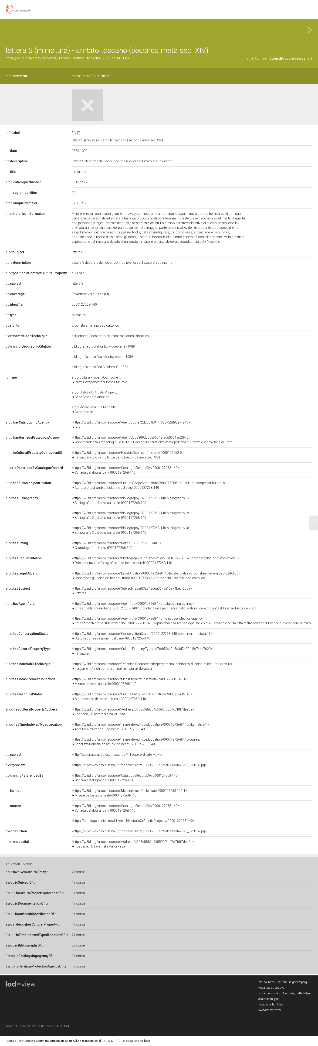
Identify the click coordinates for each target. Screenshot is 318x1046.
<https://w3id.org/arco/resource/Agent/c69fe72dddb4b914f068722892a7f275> (131, 424)
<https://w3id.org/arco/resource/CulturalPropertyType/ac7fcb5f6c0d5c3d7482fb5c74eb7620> (142, 651)
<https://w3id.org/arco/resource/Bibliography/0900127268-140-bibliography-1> (131, 500)
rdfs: (16, 76)
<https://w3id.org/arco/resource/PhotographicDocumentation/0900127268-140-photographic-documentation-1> (156, 560)
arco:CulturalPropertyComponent (99, 380)
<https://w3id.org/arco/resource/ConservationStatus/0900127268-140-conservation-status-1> (142, 636)
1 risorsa (78, 882)
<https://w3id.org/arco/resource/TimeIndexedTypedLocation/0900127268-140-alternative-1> (140, 727)
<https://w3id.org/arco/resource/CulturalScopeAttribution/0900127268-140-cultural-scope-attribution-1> (149, 485)
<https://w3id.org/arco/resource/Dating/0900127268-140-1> (117, 545)
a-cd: (26, 213)
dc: (11, 151)
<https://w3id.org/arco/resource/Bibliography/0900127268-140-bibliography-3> (131, 530)
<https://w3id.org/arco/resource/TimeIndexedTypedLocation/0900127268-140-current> (137, 742)
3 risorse (78, 945)
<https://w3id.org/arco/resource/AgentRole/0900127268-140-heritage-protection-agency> (191, 621)
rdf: (11, 377)
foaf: (16, 831)
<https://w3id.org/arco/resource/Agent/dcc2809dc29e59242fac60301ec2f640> (152, 440)
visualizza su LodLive (271, 987)
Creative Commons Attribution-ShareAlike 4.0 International (62, 1041)
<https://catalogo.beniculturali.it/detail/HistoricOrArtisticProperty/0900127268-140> (133, 821)
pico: (26, 336)
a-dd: (36, 273)
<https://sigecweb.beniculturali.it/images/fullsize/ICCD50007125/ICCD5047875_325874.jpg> (139, 765)
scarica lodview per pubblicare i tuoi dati (38, 1026)
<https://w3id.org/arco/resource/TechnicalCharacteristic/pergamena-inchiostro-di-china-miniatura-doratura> (152, 666)
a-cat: (34, 468)
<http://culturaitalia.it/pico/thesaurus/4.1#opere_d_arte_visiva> (117, 754)
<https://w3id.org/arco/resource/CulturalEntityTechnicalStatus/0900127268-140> (132, 696)
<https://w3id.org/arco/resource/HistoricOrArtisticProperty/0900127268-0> (128, 455)
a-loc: (32, 709)
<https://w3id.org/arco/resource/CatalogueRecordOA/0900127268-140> (125, 470)
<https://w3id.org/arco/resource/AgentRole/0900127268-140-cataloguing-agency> (164, 606)
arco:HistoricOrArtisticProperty (94, 394)
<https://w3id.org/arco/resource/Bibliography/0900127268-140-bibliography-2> (131, 515)
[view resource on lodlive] (310, 30)
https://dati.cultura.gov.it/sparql (288, 982)
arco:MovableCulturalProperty (94, 409)
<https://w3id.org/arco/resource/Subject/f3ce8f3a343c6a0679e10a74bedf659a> (132, 591)
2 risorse (78, 872)
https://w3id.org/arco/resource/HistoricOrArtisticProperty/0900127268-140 (67, 58)
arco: (23, 182)
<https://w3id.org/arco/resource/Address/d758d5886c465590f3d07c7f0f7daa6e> (133, 712)
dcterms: (28, 346)
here (147, 1041)
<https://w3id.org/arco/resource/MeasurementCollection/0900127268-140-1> (129, 681)
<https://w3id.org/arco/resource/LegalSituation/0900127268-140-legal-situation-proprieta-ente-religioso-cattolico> (156, 575)
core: (18, 262)
